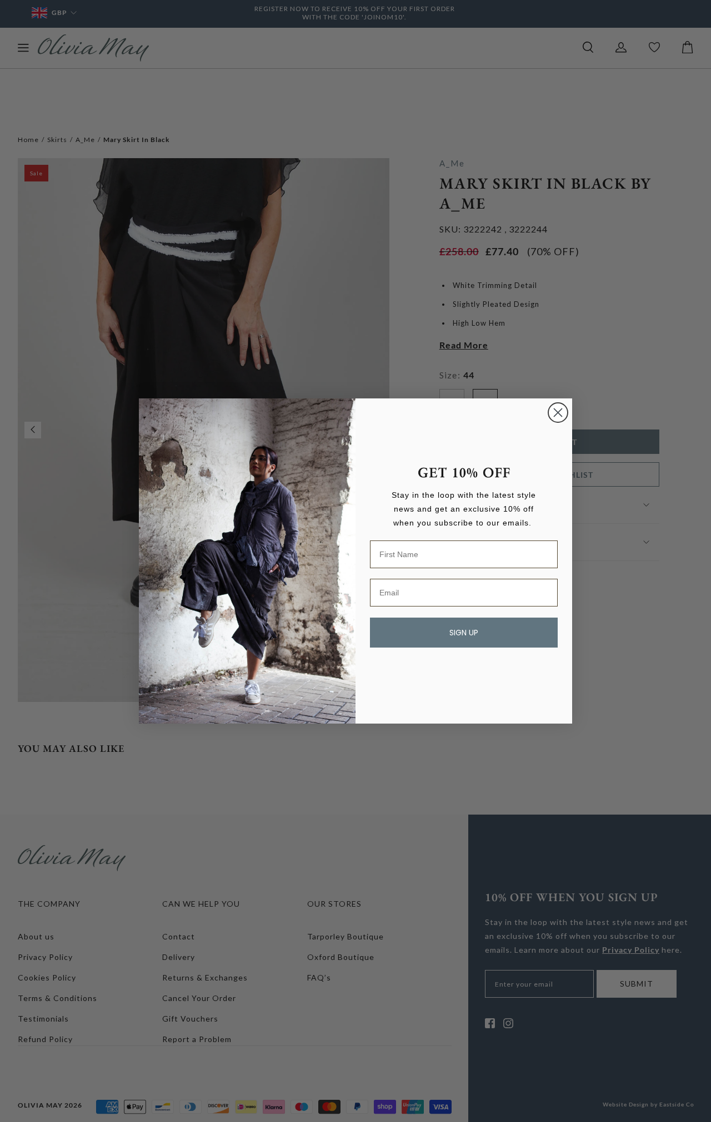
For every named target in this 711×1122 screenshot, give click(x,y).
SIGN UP (463, 632)
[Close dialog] (558, 412)
